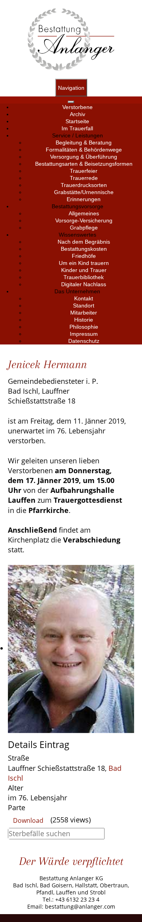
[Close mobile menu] (71, 102)
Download (28, 820)
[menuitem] (77, 107)
